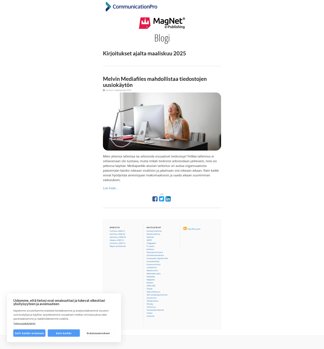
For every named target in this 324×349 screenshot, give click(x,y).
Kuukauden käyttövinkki (157, 258)
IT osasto (150, 246)
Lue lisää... (110, 188)
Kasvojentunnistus (155, 252)
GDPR (149, 240)
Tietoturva (151, 307)
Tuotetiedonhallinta (155, 310)
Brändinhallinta (153, 234)
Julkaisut (150, 249)
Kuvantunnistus (153, 264)
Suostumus (151, 298)
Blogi (162, 37)
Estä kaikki (64, 333)
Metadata (151, 276)
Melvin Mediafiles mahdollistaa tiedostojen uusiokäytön (155, 81)
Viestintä (150, 316)
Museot (150, 282)
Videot (149, 313)
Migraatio (151, 279)
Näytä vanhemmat (118, 246)
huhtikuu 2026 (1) (117, 231)
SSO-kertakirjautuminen (157, 294)
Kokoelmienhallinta (155, 255)
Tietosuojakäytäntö (24, 323)
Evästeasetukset (98, 333)
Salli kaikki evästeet (29, 333)
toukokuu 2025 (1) (117, 243)
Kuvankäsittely (153, 261)
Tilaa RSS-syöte (193, 229)
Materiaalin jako (154, 273)
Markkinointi (152, 270)
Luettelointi (152, 267)
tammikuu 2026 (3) (118, 237)
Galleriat (150, 237)
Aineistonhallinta (154, 231)
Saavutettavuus (153, 291)
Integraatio (151, 243)
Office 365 (151, 285)
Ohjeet (150, 288)
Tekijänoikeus (152, 301)
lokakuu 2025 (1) (117, 240)
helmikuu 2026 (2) (117, 234)
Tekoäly (150, 304)
